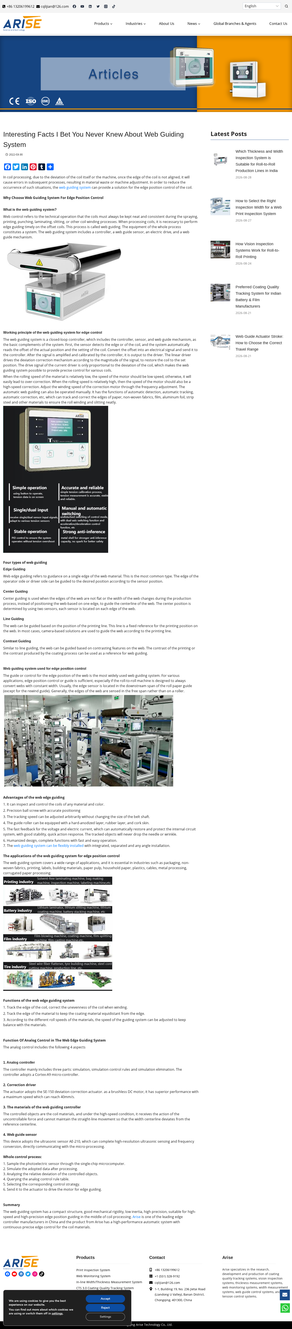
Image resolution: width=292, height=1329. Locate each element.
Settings (105, 1317)
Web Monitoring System (93, 1276)
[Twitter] (98, 6)
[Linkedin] (90, 6)
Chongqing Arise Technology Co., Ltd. (146, 1325)
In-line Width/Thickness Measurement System (109, 1282)
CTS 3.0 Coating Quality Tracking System (105, 1288)
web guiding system (75, 187)
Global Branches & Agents (235, 23)
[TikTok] (113, 6)
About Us (166, 23)
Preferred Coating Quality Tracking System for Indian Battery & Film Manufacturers (258, 296)
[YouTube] (82, 6)
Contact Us (278, 23)
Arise (137, 1216)
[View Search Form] (286, 6)
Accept (105, 1299)
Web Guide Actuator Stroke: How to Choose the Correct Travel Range (259, 342)
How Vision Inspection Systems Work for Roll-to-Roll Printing (257, 250)
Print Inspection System (93, 1270)
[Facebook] (74, 6)
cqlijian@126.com (167, 1283)
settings (57, 1314)
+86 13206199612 (167, 1270)
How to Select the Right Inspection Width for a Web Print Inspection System (259, 207)
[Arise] (22, 23)
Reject (105, 1308)
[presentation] (220, 157)
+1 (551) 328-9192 (167, 1276)
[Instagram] (105, 6)
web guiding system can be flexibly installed (49, 845)
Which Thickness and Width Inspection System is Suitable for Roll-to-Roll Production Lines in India (259, 161)
